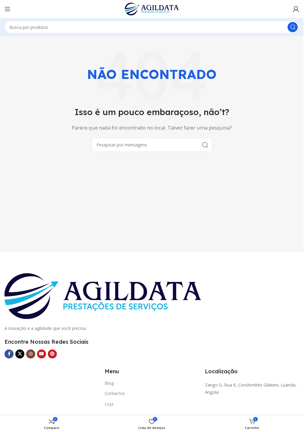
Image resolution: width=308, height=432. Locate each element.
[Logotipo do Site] (152, 8)
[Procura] (293, 27)
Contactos (115, 393)
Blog (109, 383)
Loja (109, 404)
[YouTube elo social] (41, 353)
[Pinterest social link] (52, 353)
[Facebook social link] (9, 353)
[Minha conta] (296, 9)
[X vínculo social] (19, 353)
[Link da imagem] (103, 296)
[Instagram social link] (30, 353)
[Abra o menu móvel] (8, 9)
